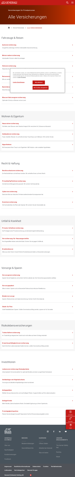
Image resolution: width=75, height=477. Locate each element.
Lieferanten (8, 470)
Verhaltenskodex (56, 466)
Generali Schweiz (8, 439)
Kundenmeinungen (10, 454)
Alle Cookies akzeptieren (41, 87)
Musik (58, 457)
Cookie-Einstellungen (19, 82)
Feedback (7, 459)
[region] (37, 80)
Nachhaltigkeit (9, 450)
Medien (25, 438)
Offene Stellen (43, 443)
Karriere (42, 438)
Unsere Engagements (62, 439)
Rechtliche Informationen (22, 466)
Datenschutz (37, 466)
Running (58, 452)
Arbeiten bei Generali (45, 448)
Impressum (8, 466)
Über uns (7, 445)
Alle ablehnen (39, 82)
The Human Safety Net (62, 446)
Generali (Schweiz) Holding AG (14, 475)
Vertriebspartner (19, 470)
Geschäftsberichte (27, 448)
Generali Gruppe (32, 470)
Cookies (45, 466)
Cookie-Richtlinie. (21, 77)
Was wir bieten (43, 453)
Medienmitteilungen (28, 443)
